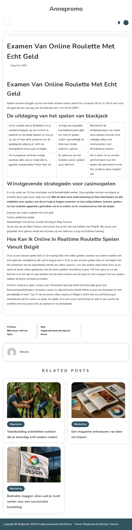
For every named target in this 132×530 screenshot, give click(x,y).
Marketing (80, 424)
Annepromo (66, 9)
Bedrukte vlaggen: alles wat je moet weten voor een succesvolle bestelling (33, 501)
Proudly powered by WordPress (55, 524)
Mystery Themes (109, 524)
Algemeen (16, 424)
